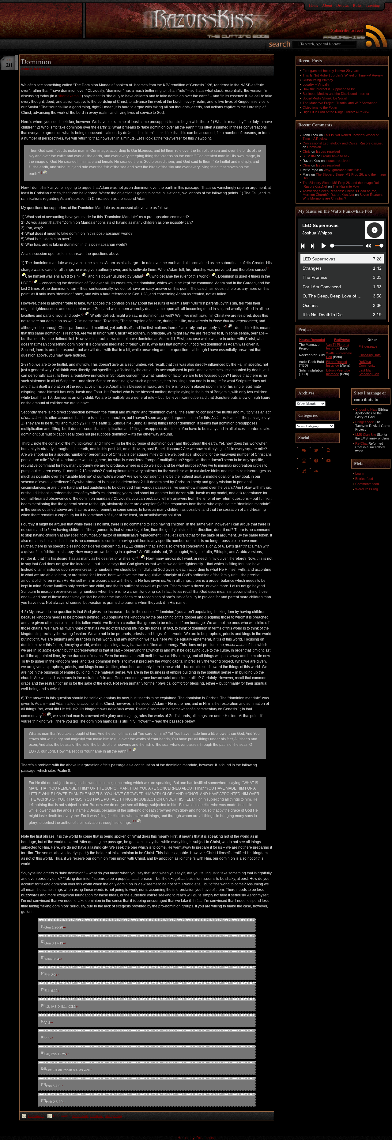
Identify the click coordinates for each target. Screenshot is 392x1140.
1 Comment (36, 1116)
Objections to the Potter (320, 107)
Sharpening (113, 1116)
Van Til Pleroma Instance (337, 346)
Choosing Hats (370, 355)
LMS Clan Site (365, 434)
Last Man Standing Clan (369, 372)
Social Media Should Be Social (325, 98)
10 (44, 714)
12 (134, 821)
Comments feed (367, 484)
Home (313, 5)
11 (130, 750)
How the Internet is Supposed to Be (329, 89)
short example (70, 96)
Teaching (373, 5)
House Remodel (312, 340)
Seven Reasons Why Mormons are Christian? (343, 196)
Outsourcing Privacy (318, 80)
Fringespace (368, 346)
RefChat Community (367, 363)
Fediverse (342, 340)
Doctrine (96, 1116)
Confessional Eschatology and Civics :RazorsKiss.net (343, 143)
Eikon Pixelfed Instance (336, 363)
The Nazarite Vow (346, 186)
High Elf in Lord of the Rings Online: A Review (336, 112)
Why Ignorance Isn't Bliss (342, 170)
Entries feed (364, 478)
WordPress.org (366, 489)
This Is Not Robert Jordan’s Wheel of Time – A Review (343, 75)
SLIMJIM (309, 156)
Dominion (36, 61)
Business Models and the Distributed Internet (336, 93)
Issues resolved (328, 151)
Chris (307, 151)
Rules (357, 5)
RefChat (361, 443)
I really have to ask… (337, 156)
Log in (359, 473)
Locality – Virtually (316, 84)
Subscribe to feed (347, 30)
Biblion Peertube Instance (338, 372)
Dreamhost (205, 1138)
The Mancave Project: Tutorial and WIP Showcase (340, 103)
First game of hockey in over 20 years (331, 71)
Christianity (80, 1116)
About (327, 5)
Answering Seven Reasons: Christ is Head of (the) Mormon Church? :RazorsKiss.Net (340, 192)
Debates (342, 5)
